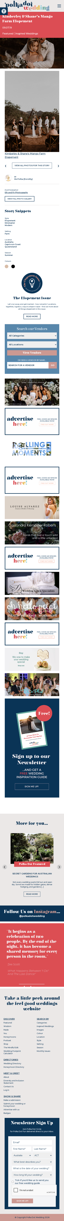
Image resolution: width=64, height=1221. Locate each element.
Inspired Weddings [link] (26, 33)
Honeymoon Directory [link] (14, 1067)
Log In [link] (6, 1090)
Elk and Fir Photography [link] (16, 192)
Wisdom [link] (7, 1026)
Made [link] (6, 1030)
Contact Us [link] (9, 1086)
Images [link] (40, 1030)
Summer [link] (9, 255)
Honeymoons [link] (10, 1037)
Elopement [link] (10, 220)
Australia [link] (9, 242)
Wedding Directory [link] (12, 1063)
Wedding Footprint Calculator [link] (12, 1052)
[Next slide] (59, 867)
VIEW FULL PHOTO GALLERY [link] (19, 199)
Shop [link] (6, 1044)
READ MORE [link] (32, 316)
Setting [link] (40, 1044)
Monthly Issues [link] (43, 1051)
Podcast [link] (7, 1040)
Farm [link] (7, 234)
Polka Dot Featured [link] (32, 864)
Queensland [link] (11, 247)
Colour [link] (40, 1033)
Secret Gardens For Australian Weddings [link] (32, 875)
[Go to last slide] (4, 867)
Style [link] (39, 1040)
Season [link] (40, 1047)
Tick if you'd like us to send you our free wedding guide (32, 1182)
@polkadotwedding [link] (32, 916)
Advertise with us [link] (11, 1109)
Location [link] (41, 1037)
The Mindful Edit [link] (11, 1047)
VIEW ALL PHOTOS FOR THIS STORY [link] (32, 165)
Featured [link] (8, 33)
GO (52, 365)
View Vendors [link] (32, 352)
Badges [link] (7, 1113)
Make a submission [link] (12, 1100)
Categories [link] (42, 1023)
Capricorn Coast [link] (13, 244)
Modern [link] (8, 225)
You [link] (5, 1033)
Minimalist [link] (10, 223)
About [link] (6, 1077)
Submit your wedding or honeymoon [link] (15, 1105)
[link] (4, 11)
